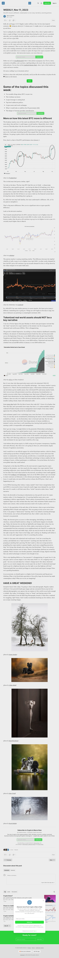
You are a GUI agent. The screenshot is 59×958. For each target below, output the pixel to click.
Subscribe (29, 922)
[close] (43, 901)
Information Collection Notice (29, 927)
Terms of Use (36, 925)
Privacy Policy (40, 927)
